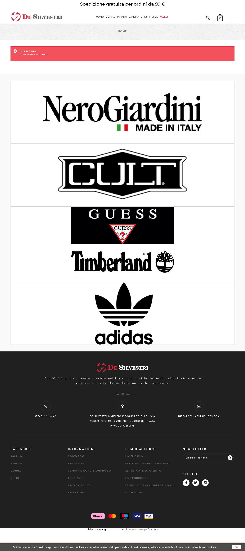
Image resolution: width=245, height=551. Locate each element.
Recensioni (76, 493)
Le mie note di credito (143, 471)
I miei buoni (134, 493)
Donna (16, 471)
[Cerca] (208, 18)
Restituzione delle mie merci (148, 464)
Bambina (17, 456)
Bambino (17, 464)
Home (122, 31)
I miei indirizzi (136, 478)
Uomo (15, 478)
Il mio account (140, 449)
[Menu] (231, 19)
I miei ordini (134, 456)
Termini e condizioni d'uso (89, 471)
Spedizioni (76, 464)
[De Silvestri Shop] (36, 16)
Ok (236, 547)
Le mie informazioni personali (149, 485)
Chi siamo (75, 478)
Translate (152, 529)
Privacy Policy (79, 485)
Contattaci (77, 456)
